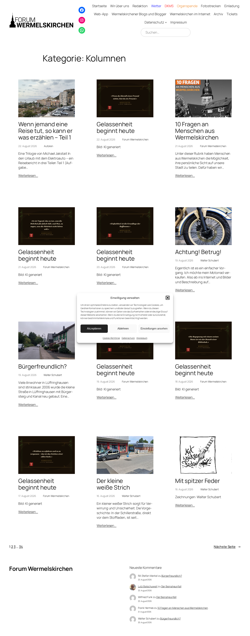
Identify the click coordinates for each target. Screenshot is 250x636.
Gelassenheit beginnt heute (116, 127)
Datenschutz (128, 338)
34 (21, 546)
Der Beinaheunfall (171, 586)
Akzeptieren (94, 328)
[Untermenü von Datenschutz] (166, 22)
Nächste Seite (227, 546)
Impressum (142, 338)
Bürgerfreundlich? (42, 366)
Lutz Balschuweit (147, 586)
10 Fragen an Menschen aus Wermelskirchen (197, 131)
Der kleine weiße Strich (113, 484)
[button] (167, 298)
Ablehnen (123, 328)
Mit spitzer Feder (197, 480)
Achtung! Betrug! (198, 252)
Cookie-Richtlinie (111, 338)
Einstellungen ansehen (154, 328)
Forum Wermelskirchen (40, 569)
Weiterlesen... (28, 175)
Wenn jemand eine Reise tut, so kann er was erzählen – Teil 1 (45, 131)
